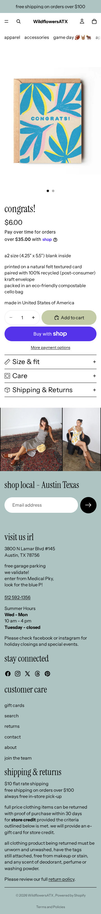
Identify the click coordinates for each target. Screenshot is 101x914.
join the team (18, 757)
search (11, 715)
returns (12, 726)
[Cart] (94, 21)
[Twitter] (27, 673)
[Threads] (37, 673)
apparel (12, 37)
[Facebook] (7, 673)
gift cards (14, 705)
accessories (36, 37)
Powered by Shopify (70, 895)
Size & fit (26, 362)
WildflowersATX (41, 895)
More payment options (50, 347)
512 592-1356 (17, 597)
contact (12, 736)
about (10, 747)
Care (19, 376)
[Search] (18, 21)
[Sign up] (88, 505)
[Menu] (6, 21)
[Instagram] (17, 673)
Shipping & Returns (42, 390)
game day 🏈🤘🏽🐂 (72, 37)
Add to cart (72, 317)
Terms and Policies (50, 907)
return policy (61, 879)
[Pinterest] (47, 673)
